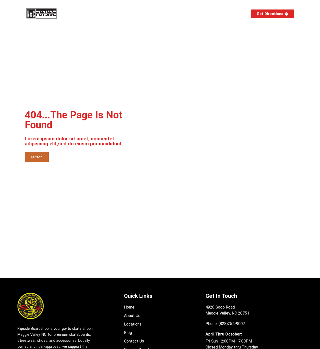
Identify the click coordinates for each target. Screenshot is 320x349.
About (103, 13)
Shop (77, 13)
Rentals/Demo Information (186, 13)
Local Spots (136, 13)
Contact (227, 13)
